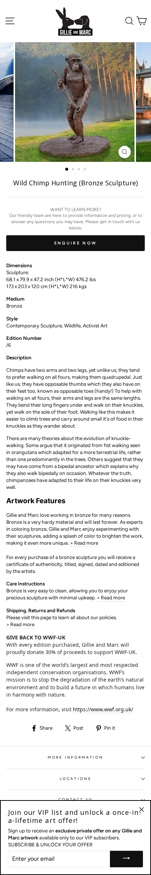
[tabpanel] (75, 102)
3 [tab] (79, 170)
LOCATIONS (75, 778)
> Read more (84, 543)
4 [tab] (85, 170)
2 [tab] (74, 170)
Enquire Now (75, 243)
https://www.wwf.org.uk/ (103, 709)
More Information (76, 757)
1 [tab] (67, 169)
